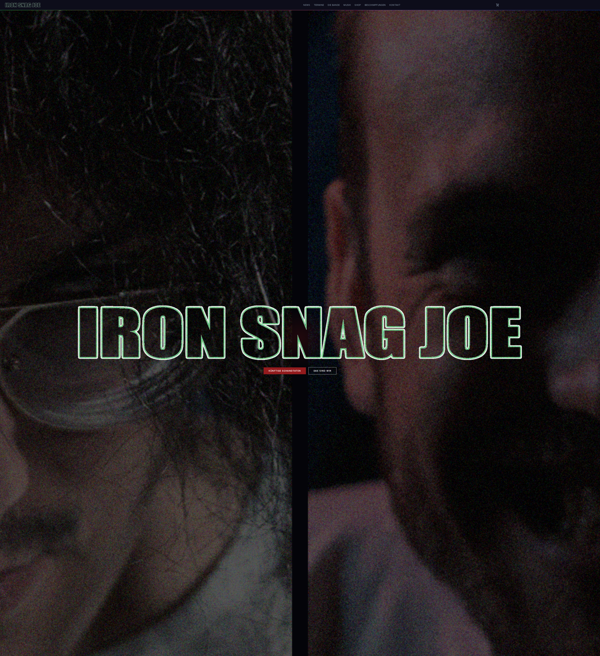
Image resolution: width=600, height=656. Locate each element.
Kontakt (394, 5)
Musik (347, 5)
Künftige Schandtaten (285, 370)
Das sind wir (322, 370)
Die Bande (334, 5)
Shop (358, 5)
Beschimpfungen (375, 5)
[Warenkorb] (497, 5)
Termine (319, 5)
